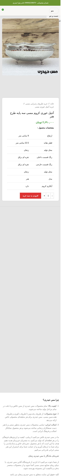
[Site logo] (30, 10)
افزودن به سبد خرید (30, 196)
